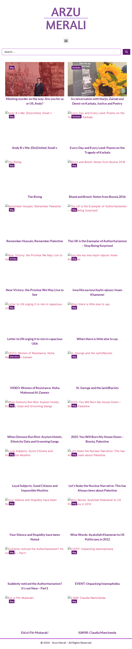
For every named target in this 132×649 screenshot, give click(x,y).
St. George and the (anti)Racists (97, 388)
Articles (13, 259)
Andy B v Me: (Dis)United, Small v (34, 148)
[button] (66, 40)
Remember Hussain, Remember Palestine (34, 241)
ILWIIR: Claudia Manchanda (97, 632)
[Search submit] (126, 52)
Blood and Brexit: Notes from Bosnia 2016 (97, 197)
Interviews (14, 356)
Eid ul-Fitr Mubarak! (34, 632)
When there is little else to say (97, 339)
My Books (76, 67)
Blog (12, 67)
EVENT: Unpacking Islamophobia (97, 583)
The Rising (35, 197)
